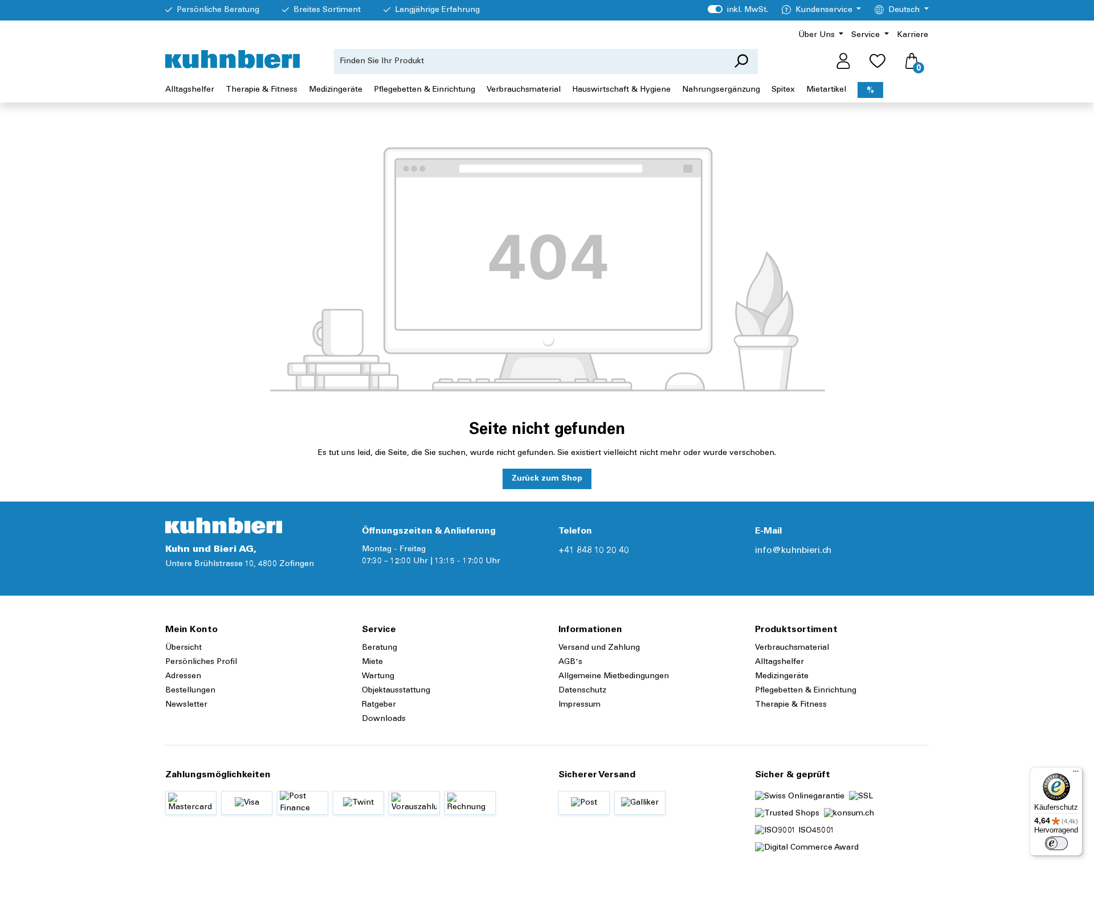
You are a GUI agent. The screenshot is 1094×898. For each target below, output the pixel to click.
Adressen (183, 676)
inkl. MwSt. (737, 10)
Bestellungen (190, 691)
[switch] (1056, 843)
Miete (372, 662)
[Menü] (1076, 774)
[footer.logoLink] (223, 526)
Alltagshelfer (779, 662)
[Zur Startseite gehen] (232, 59)
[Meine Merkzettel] (877, 61)
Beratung (379, 648)
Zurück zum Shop (547, 479)
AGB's (570, 662)
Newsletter (186, 705)
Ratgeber (379, 705)
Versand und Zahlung (599, 648)
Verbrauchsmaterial (792, 648)
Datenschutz (582, 691)
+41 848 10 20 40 (593, 550)
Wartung (378, 676)
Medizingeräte (782, 676)
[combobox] (529, 61)
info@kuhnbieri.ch (793, 550)
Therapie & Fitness (791, 705)
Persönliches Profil (201, 662)
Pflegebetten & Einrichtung (805, 691)
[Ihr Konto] (843, 61)
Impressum (579, 705)
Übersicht (183, 648)
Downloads (384, 719)
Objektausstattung (396, 691)
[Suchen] (741, 61)
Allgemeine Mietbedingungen (613, 676)
